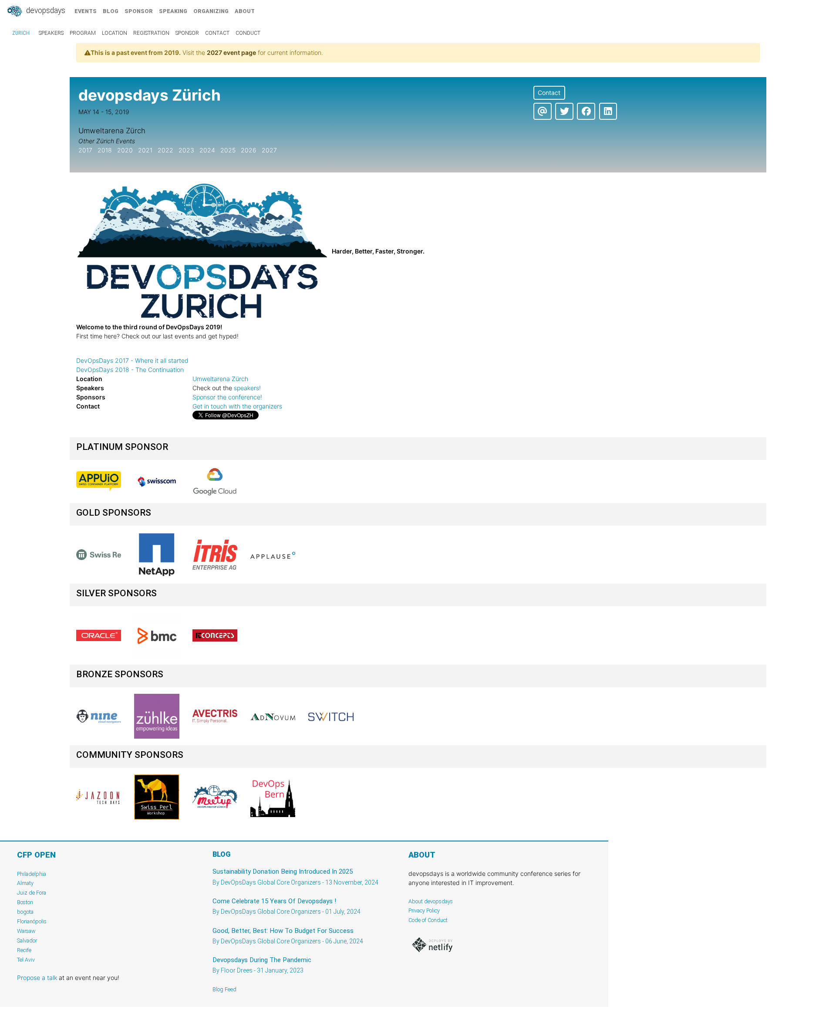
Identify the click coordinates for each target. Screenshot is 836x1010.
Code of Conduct (428, 920)
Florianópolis (32, 921)
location (114, 33)
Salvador (27, 940)
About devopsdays (430, 901)
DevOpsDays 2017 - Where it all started (132, 360)
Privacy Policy (424, 910)
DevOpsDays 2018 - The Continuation (130, 369)
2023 (186, 150)
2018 (105, 150)
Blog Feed (224, 989)
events (85, 11)
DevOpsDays (44, 10)
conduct (248, 33)
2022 (165, 150)
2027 (269, 150)
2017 (85, 150)
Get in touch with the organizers (237, 406)
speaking (173, 11)
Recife (24, 950)
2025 (228, 150)
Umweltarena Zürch (220, 378)
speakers (51, 33)
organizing (211, 11)
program (83, 33)
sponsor (139, 11)
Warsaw (26, 931)
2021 (145, 150)
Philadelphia (31, 874)
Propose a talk (37, 977)
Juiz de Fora (31, 892)
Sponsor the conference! (227, 397)
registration (151, 33)
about (245, 11)
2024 (207, 150)
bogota (25, 912)
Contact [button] (549, 92)
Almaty (25, 883)
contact (217, 33)
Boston (25, 902)
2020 (125, 150)
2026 (248, 150)
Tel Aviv (26, 959)
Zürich (21, 33)
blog (110, 11)
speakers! (247, 388)
